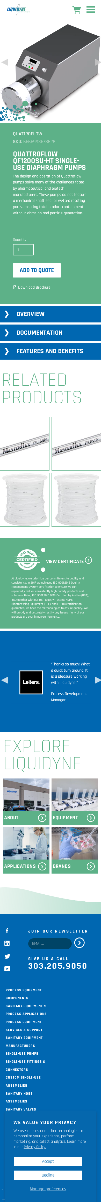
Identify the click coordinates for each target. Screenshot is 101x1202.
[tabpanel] (51, 682)
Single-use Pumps (22, 1053)
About (11, 818)
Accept (48, 1161)
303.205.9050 (58, 966)
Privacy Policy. (35, 1147)
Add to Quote (37, 270)
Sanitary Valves (21, 1109)
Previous (3, 63)
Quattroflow (27, 134)
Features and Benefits (50, 351)
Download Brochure (34, 287)
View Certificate (65, 561)
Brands (62, 866)
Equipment (65, 818)
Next (97, 63)
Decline (48, 1175)
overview (31, 314)
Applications (20, 866)
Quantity (19, 239)
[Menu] (91, 11)
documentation (39, 332)
